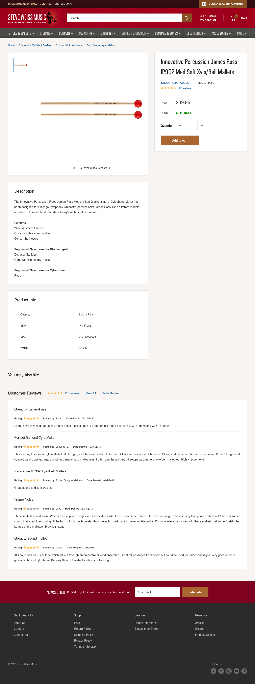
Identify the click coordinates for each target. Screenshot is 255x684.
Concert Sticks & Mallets (69, 45)
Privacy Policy (83, 640)
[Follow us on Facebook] (213, 671)
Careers (19, 629)
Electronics (195, 33)
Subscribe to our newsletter (226, 4)
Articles (199, 623)
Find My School (205, 635)
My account (208, 20)
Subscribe (195, 592)
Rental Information (146, 623)
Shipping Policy (84, 635)
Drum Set (107, 33)
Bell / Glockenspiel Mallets (101, 45)
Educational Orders (147, 629)
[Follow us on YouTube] (236, 671)
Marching (85, 33)
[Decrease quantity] (180, 125)
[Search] (187, 18)
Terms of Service (85, 646)
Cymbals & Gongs (166, 33)
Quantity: (167, 125)
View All (90, 393)
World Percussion (134, 33)
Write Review (110, 393)
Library (45, 33)
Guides (199, 629)
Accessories (220, 33)
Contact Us (21, 635)
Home (11, 45)
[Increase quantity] (202, 125)
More (240, 33)
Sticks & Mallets (20, 33)
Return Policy (82, 629)
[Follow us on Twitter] (221, 671)
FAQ (77, 623)
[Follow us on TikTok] (244, 671)
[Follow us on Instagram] (229, 671)
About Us (19, 623)
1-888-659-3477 (62, 3)
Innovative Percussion (176, 82)
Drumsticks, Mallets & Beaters (35, 45)
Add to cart (179, 140)
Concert (64, 33)
